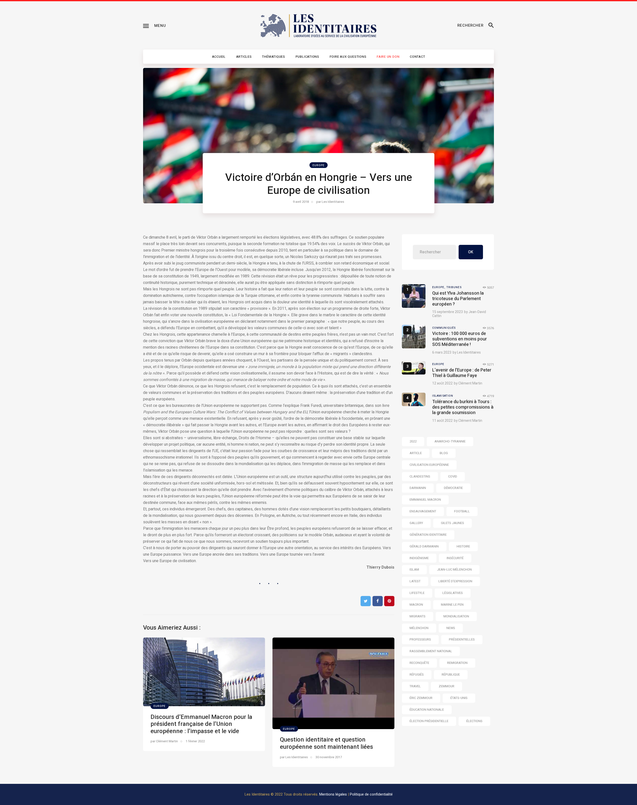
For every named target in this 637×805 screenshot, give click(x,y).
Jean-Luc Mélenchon (454, 569)
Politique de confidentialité (371, 794)
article (416, 453)
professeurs (420, 639)
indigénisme (419, 558)
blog (444, 453)
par (330, 201)
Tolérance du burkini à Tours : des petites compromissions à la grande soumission (462, 407)
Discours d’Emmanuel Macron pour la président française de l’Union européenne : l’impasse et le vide (201, 724)
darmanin (418, 487)
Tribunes (454, 287)
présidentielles (462, 639)
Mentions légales (333, 794)
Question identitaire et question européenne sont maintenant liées (326, 743)
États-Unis (459, 698)
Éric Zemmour (421, 698)
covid (452, 476)
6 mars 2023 (441, 352)
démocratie (453, 487)
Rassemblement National (431, 651)
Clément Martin (470, 383)
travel (415, 686)
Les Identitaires (469, 352)
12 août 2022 (442, 383)
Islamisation (442, 396)
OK (470, 252)
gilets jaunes (452, 523)
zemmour (446, 686)
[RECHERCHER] (491, 25)
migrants (417, 616)
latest (415, 581)
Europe (319, 165)
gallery (416, 523)
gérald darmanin (424, 546)
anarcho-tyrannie (450, 441)
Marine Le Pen (452, 604)
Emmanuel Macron (425, 499)
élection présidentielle (429, 721)
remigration (457, 662)
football (462, 511)
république (451, 674)
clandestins (420, 476)
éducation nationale (427, 709)
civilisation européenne (429, 464)
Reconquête (419, 662)
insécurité (455, 558)
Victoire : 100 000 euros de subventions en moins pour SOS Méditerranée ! (459, 339)
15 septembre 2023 (447, 312)
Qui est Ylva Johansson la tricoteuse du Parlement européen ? (458, 299)
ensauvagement (423, 511)
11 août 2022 (442, 420)
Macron (416, 604)
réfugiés (417, 674)
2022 (413, 441)
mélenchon (419, 628)
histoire (463, 546)
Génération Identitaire (428, 534)
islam (414, 569)
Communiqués (444, 328)
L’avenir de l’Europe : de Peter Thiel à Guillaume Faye (461, 373)
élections (474, 721)
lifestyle (417, 592)
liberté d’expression (455, 581)
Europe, (439, 287)
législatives (452, 592)
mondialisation (456, 616)
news (450, 628)
